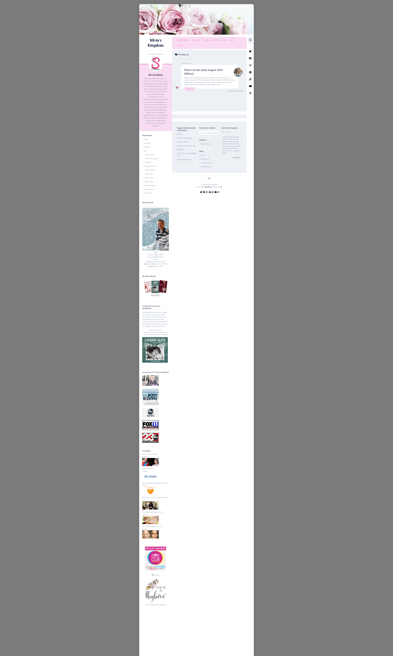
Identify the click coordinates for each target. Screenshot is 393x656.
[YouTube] (250, 86)
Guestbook (147, 193)
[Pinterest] (250, 72)
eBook (156, 259)
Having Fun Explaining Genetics (152, 512)
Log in (203, 155)
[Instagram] (250, 65)
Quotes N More (149, 189)
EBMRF (181, 149)
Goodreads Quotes (237, 157)
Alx (221, 187)
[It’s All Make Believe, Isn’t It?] (150, 539)
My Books (147, 147)
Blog (145, 151)
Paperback (156, 262)
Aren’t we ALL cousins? (149, 454)
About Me (147, 143)
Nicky (231, 40)
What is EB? (149, 178)
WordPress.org (206, 167)
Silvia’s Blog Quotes (152, 158)
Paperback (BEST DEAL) (156, 257)
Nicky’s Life (149, 174)
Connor (179, 45)
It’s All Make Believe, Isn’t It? (151, 526)
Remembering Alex (150, 185)
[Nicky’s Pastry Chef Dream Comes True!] (150, 510)
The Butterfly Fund (185, 159)
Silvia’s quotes (226, 132)
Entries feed (205, 159)
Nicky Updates (150, 170)
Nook (165, 264)
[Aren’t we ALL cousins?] (150, 466)
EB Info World (183, 142)
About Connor (148, 181)
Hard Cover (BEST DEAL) (155, 255)
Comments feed (206, 163)
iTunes (156, 266)
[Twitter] (250, 51)
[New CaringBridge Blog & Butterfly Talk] (150, 495)
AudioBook (156, 319)
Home (146, 139)
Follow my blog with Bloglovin (155, 605)
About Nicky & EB (150, 166)
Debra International (185, 138)
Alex (224, 40)
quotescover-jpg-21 (148, 468)
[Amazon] (250, 93)
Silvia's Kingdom (156, 43)
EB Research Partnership (187, 146)
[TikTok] (250, 79)
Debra (181, 134)
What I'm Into (239, 91)
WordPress (208, 187)
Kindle (163, 262)
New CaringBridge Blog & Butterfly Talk (155, 483)
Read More (189, 89)
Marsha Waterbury (162, 324)
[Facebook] (250, 58)
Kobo (161, 266)
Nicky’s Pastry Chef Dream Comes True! (155, 497)
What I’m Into (150, 155)
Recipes (148, 162)
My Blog (206, 40)
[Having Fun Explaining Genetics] (150, 524)
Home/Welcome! (182, 40)
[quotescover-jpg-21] (150, 481)
